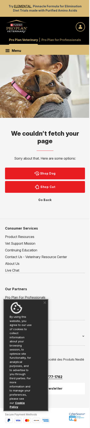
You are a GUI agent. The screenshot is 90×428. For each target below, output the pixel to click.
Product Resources (19, 237)
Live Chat (12, 270)
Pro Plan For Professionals (25, 297)
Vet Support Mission (20, 243)
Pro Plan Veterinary (23, 40)
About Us (12, 263)
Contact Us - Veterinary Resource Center (36, 257)
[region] (25, 353)
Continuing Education (21, 250)
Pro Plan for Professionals (61, 40)
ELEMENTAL (22, 6)
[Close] (43, 298)
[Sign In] (80, 27)
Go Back (45, 200)
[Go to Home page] (16, 26)
